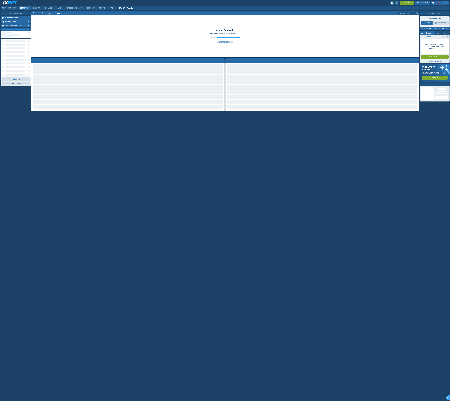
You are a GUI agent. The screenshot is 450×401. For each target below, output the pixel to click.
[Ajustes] (434, 3)
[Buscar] (417, 13)
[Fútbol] (38, 13)
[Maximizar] (29, 18)
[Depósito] (397, 3)
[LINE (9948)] (33, 13)
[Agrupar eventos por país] (28, 49)
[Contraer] (29, 57)
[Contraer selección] (26, 49)
